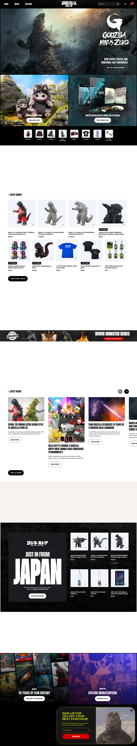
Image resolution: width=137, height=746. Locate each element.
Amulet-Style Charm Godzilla (78, 593)
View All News (16, 473)
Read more (15, 440)
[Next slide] (126, 391)
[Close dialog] (131, 710)
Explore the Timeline (34, 698)
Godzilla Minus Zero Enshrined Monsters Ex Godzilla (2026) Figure (111, 233)
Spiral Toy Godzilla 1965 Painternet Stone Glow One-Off (51, 233)
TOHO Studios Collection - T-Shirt (91, 267)
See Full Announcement (116, 67)
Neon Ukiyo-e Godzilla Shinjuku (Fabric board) (119, 593)
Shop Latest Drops (18, 278)
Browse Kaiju (102, 698)
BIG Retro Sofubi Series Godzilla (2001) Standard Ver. (119, 556)
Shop (6, 4)
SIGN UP (76, 736)
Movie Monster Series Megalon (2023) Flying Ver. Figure (78, 556)
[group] (28, 135)
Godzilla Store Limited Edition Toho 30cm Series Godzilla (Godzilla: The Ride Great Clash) (99, 556)
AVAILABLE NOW (34, 120)
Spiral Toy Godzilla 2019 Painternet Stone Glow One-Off (81, 233)
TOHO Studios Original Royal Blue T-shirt (66, 267)
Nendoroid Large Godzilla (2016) (42, 267)
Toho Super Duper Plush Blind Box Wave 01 (114, 267)
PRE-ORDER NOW (103, 120)
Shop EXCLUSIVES (37, 596)
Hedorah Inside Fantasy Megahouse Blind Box (16, 267)
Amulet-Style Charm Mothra (98, 593)
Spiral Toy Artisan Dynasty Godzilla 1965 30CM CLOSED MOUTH (21, 233)
